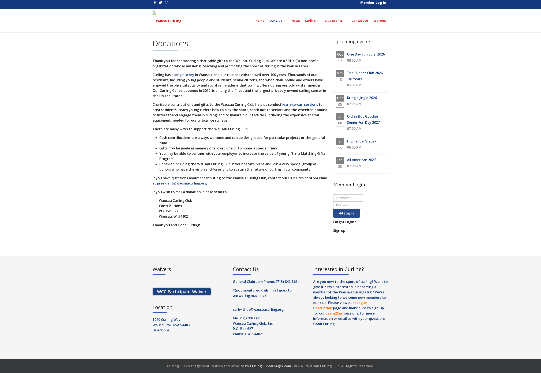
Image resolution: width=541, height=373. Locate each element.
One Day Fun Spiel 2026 (366, 54)
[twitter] (160, 2)
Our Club (275, 21)
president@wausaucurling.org (182, 183)
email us (344, 318)
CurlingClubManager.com (270, 366)
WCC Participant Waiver (181, 291)
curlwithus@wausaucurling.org (258, 309)
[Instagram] (166, 2)
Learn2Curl (334, 313)
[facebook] (155, 2)
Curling (310, 21)
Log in (349, 213)
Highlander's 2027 (361, 141)
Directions (161, 330)
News (295, 21)
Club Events (334, 21)
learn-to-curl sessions (300, 104)
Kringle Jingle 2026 (362, 97)
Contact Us (360, 21)
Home (259, 21)
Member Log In (373, 2)
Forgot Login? (344, 222)
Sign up (339, 230)
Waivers (380, 21)
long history (184, 74)
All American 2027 (361, 159)
